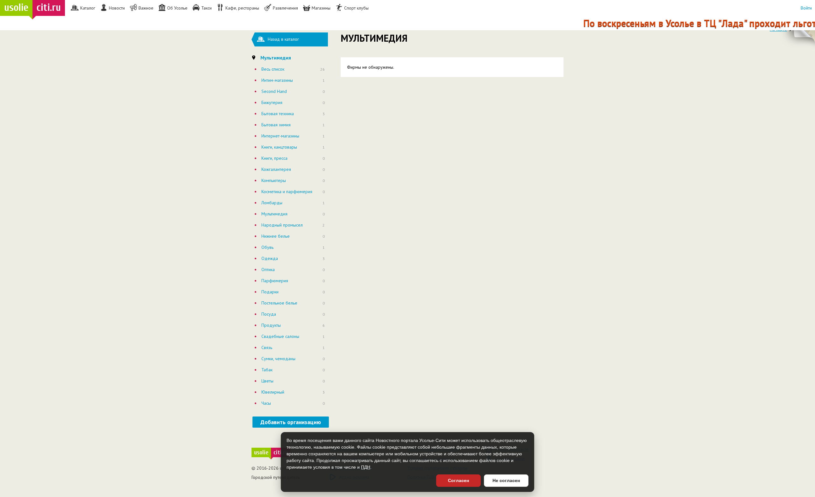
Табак (267, 370)
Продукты (271, 325)
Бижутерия (271, 102)
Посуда (268, 314)
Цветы (267, 381)
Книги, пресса (274, 158)
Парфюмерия (274, 281)
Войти (806, 8)
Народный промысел (282, 225)
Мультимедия (274, 214)
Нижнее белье (275, 236)
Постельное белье (279, 303)
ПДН (365, 467)
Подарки (270, 292)
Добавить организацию (290, 422)
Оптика (268, 269)
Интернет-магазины (280, 136)
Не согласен (506, 480)
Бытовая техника (277, 113)
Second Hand (274, 91)
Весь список (272, 69)
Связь (266, 347)
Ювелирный (272, 392)
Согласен (458, 480)
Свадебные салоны (280, 336)
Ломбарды (271, 203)
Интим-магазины (277, 80)
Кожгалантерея (276, 169)
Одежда (269, 258)
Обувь (267, 247)
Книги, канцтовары (279, 147)
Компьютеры (273, 180)
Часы (266, 403)
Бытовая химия (276, 125)
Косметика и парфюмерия (286, 191)
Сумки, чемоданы (278, 358)
